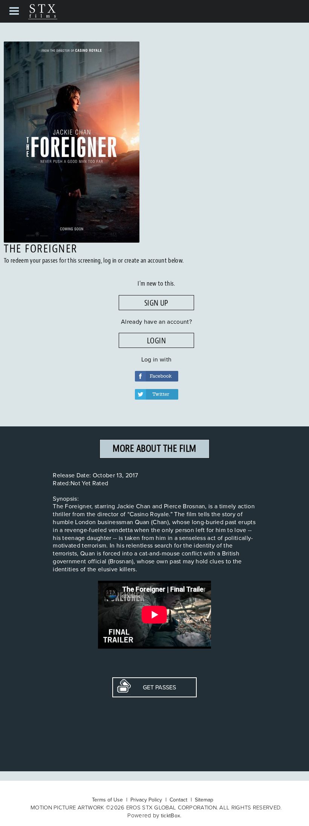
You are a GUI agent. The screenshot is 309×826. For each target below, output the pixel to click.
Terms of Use (107, 799)
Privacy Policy (146, 799)
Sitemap (204, 799)
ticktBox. (171, 815)
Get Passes (153, 687)
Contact (178, 799)
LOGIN (156, 340)
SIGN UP (156, 303)
